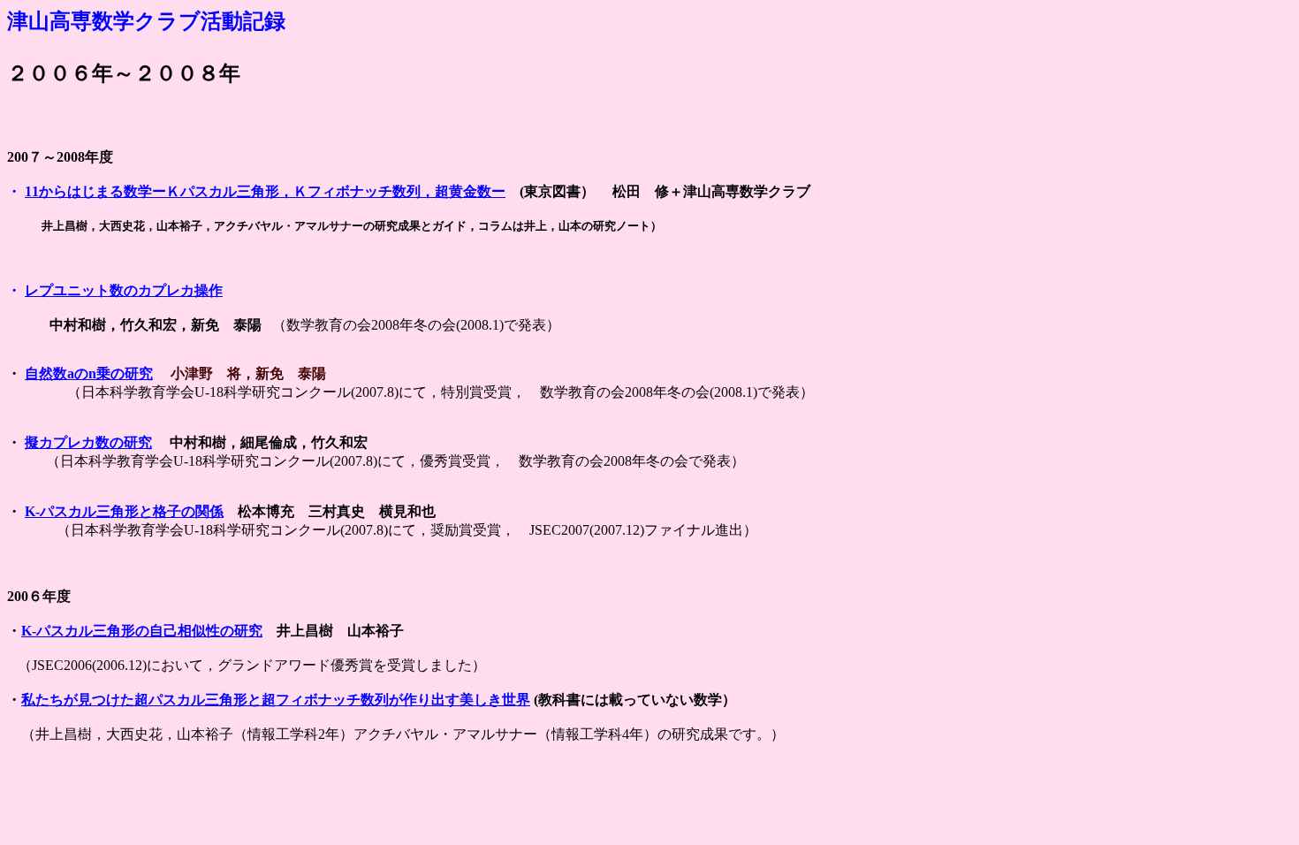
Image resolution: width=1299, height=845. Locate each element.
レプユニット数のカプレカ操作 (124, 290)
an (89, 373)
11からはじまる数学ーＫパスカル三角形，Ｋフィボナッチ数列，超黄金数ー (265, 191)
